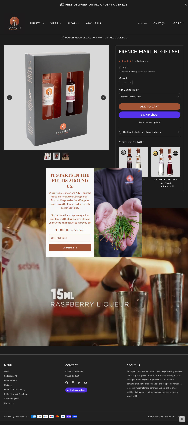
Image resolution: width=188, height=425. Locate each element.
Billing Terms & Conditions (16, 394)
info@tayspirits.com (74, 371)
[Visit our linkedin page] (79, 383)
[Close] (139, 171)
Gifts (54, 23)
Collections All (10, 376)
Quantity (123, 77)
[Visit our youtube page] (85, 383)
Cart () (159, 23)
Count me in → (70, 247)
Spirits (35, 23)
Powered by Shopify (155, 416)
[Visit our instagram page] (73, 383)
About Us (93, 23)
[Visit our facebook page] (67, 383)
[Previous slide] (9, 98)
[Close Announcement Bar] (186, 5)
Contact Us (9, 403)
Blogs (72, 23)
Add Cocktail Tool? (129, 89)
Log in (142, 23)
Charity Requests (11, 398)
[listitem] (94, 5)
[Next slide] (103, 98)
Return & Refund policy (14, 389)
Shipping (134, 71)
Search (178, 23)
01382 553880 (72, 376)
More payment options (149, 122)
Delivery (8, 385)
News (6, 371)
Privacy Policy (10, 380)
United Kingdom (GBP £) (14, 416)
